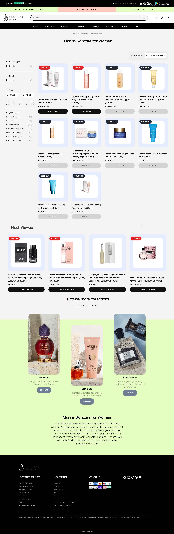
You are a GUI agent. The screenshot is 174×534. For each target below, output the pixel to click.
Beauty (81, 26)
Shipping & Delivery (26, 483)
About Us (57, 483)
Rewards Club (59, 486)
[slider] (7, 101)
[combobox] (89, 18)
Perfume (48, 26)
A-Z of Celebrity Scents (62, 505)
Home (74, 34)
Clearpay (57, 499)
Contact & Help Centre (27, 505)
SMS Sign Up (58, 489)
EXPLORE (44, 390)
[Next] (141, 225)
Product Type (14, 62)
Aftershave (65, 26)
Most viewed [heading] (22, 227)
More (137, 26)
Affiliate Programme (26, 499)
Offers (124, 26)
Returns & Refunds (26, 486)
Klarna (56, 496)
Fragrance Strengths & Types (64, 502)
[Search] (140, 17)
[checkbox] (19, 66)
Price (10, 90)
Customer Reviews (25, 489)
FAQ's (21, 502)
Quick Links (13, 113)
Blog (55, 492)
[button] (169, 17)
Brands (35, 26)
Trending (109, 26)
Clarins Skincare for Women (91, 34)
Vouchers (22, 496)
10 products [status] (136, 55)
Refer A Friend (24, 492)
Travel (95, 26)
